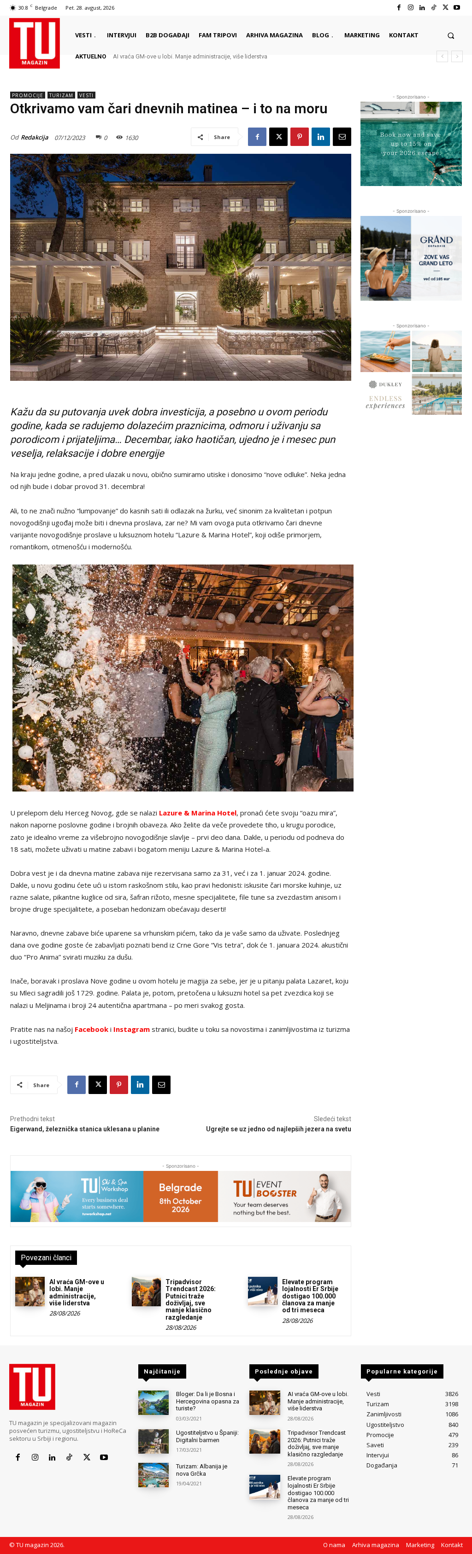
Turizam (61, 95)
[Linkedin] (422, 7)
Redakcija (34, 137)
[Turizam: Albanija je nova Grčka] (153, 1475)
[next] (457, 56)
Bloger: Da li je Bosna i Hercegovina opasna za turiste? (207, 1401)
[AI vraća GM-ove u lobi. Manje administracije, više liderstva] (30, 1291)
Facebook (91, 1029)
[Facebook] (399, 7)
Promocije (27, 95)
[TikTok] (433, 7)
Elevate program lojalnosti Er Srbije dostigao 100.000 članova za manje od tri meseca (310, 1296)
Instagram (131, 1029)
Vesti (86, 95)
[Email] (342, 137)
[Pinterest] (299, 137)
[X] (445, 7)
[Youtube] (457, 7)
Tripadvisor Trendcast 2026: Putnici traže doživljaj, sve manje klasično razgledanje (230, 56)
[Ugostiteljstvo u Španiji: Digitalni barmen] (153, 1441)
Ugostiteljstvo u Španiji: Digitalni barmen (207, 1436)
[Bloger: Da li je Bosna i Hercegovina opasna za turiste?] (153, 1403)
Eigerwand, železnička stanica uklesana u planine (84, 1129)
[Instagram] (410, 7)
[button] (451, 35)
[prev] (442, 56)
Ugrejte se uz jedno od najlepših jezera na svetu (278, 1129)
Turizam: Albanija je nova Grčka (201, 1470)
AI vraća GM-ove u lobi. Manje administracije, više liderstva (76, 1292)
